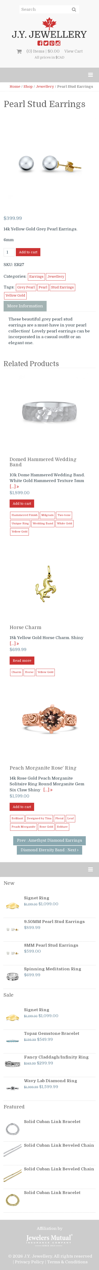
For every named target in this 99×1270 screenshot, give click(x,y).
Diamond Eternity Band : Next (49, 850)
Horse (29, 672)
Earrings (36, 276)
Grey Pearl (26, 287)
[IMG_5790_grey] (50, 163)
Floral (59, 818)
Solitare (62, 826)
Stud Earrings (62, 287)
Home (15, 86)
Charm (16, 672)
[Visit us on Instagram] (58, 44)
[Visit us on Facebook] (39, 44)
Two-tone (64, 515)
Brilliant (17, 818)
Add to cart (28, 252)
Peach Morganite (24, 826)
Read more (22, 660)
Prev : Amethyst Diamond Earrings (49, 840)
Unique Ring (20, 523)
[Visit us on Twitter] (45, 44)
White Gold (64, 523)
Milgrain (47, 515)
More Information (25, 306)
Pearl (43, 287)
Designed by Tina (39, 818)
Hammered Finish (24, 515)
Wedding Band (43, 523)
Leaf (70, 818)
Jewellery (45, 86)
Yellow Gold (15, 295)
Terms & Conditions (67, 1262)
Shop (28, 86)
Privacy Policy (29, 1262)
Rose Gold (46, 826)
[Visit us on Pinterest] (52, 44)
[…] (13, 486)
